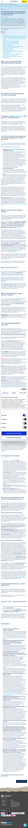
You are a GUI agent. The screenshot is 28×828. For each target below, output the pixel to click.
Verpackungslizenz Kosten (10, 273)
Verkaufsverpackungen (18, 298)
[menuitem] (24, 1)
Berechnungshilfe (8, 284)
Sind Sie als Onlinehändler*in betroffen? (11, 47)
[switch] (25, 419)
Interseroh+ (10, 216)
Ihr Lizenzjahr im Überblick (8, 49)
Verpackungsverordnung (6, 144)
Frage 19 (13, 650)
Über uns (4, 801)
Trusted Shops (7, 19)
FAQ (3, 802)
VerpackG (11, 20)
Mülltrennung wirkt (16, 116)
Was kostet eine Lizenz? (8, 44)
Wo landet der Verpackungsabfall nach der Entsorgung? (14, 37)
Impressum (13, 801)
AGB (12, 800)
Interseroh (19, 635)
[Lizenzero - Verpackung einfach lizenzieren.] (14, 1)
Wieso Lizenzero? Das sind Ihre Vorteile (11, 43)
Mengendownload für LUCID (14, 249)
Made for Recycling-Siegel (19, 576)
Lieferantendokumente (15, 805)
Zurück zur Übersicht (21, 781)
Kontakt (3, 803)
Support (4, 800)
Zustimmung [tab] (5, 392)
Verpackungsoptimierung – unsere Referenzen (12, 53)
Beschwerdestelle (14, 806)
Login (25, 1)
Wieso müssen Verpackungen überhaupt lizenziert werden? (15, 36)
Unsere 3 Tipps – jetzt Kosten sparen (10, 55)
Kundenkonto (5, 442)
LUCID (22, 159)
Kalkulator (3, 279)
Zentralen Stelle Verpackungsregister (17, 149)
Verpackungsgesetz (7, 143)
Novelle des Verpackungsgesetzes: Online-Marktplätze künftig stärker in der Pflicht (14, 386)
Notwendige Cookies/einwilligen (14, 437)
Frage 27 (12, 736)
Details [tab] (14, 392)
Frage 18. (5, 639)
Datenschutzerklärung (15, 802)
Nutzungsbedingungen (15, 803)
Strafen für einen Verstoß (21, 181)
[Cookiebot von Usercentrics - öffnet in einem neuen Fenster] (21, 389)
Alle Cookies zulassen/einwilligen (14, 433)
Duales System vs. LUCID (8, 48)
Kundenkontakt (4, 775)
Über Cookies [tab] (23, 392)
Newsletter (4, 805)
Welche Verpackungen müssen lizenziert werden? (13, 46)
